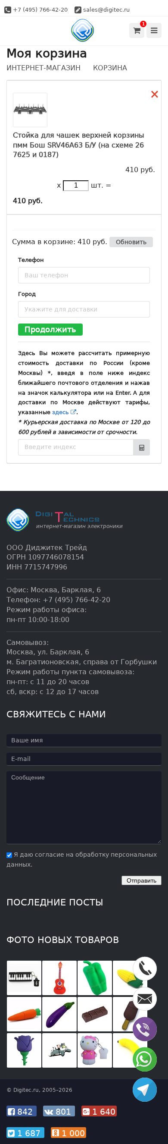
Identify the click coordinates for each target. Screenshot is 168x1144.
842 (25, 1111)
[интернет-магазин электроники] (84, 30)
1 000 (72, 1133)
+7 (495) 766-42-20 (40, 9)
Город (27, 294)
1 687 (29, 1133)
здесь (61, 412)
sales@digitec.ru (106, 9)
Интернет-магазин (43, 68)
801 (63, 1111)
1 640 (102, 1111)
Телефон (31, 260)
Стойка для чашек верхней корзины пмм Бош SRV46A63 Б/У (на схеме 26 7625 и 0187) (78, 145)
